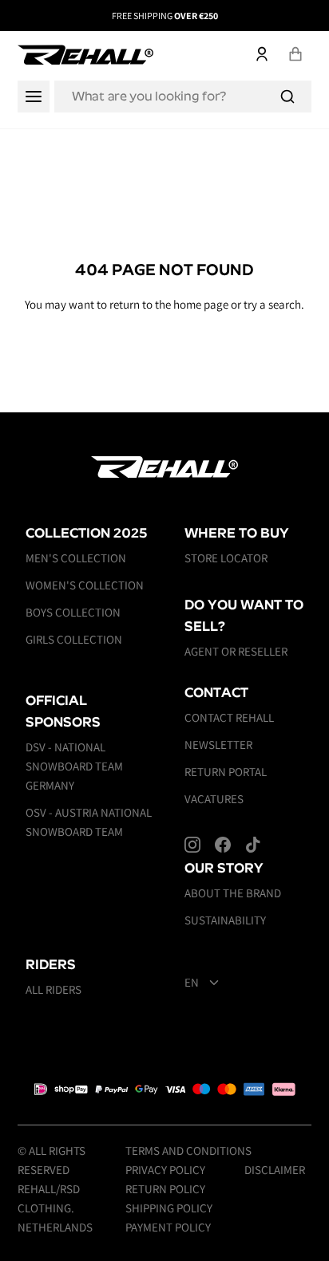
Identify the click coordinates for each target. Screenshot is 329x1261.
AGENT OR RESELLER (235, 651)
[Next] (299, 16)
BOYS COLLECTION (73, 612)
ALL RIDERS (53, 989)
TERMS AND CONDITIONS (188, 1150)
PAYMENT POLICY (168, 1227)
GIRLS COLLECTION (74, 639)
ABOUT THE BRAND (232, 892)
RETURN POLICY (165, 1188)
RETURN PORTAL (225, 771)
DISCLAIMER (274, 1169)
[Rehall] (85, 54)
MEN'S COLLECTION (76, 557)
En (191, 982)
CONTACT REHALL (229, 717)
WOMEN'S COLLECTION (85, 585)
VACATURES (214, 798)
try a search (272, 304)
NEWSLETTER (218, 744)
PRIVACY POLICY (165, 1169)
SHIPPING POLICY (168, 1208)
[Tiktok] (253, 845)
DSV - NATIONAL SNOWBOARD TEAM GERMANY (74, 766)
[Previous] (30, 16)
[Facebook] (223, 845)
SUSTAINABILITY (225, 920)
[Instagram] (192, 845)
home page (200, 304)
